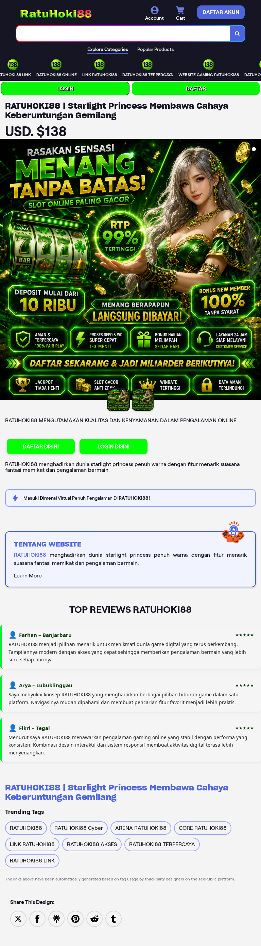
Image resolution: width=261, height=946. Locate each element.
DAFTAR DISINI (41, 446)
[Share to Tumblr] (113, 918)
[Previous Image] (5, 270)
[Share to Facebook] (37, 918)
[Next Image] (255, 270)
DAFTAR (196, 88)
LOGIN (65, 88)
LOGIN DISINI (113, 446)
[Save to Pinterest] (75, 918)
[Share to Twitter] (18, 918)
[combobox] (123, 33)
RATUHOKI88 (30, 555)
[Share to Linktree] (56, 918)
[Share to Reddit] (94, 918)
